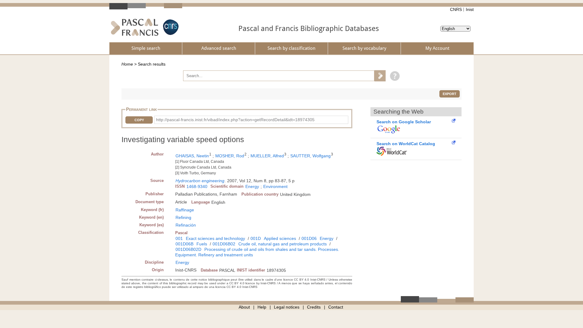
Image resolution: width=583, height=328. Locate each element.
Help (261, 307)
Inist (470, 9)
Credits (314, 307)
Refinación (186, 225)
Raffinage (185, 209)
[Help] (393, 75)
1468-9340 (196, 186)
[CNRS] (170, 27)
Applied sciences (280, 238)
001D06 (309, 238)
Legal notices (286, 307)
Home (127, 64)
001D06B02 (224, 243)
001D (256, 238)
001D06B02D (188, 249)
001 (179, 238)
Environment (275, 186)
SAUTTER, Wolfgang (310, 155)
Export (449, 94)
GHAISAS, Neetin (192, 155)
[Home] (134, 27)
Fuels (201, 243)
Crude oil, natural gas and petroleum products (282, 243)
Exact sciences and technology (215, 238)
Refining (183, 217)
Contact (335, 307)
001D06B (184, 243)
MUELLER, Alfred (267, 155)
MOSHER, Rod (229, 155)
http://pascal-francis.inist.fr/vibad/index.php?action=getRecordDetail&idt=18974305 (235, 119)
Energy (252, 186)
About (244, 307)
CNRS (456, 9)
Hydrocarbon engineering (200, 180)
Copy (139, 120)
